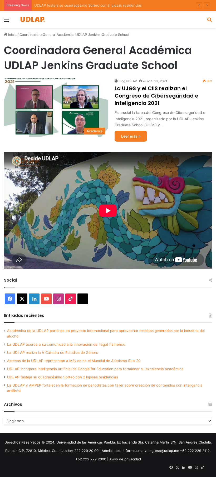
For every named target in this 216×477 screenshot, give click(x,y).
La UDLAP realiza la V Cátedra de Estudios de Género (52, 352)
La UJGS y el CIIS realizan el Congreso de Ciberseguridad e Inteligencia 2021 (156, 96)
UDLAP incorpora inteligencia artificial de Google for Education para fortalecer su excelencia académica (95, 369)
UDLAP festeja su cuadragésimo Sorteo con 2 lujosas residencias (62, 377)
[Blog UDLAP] (32, 19)
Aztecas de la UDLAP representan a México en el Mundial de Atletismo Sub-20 (74, 361)
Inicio (12, 34)
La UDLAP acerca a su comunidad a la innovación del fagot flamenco (66, 344)
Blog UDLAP (128, 81)
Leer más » (130, 136)
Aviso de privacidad (125, 459)
